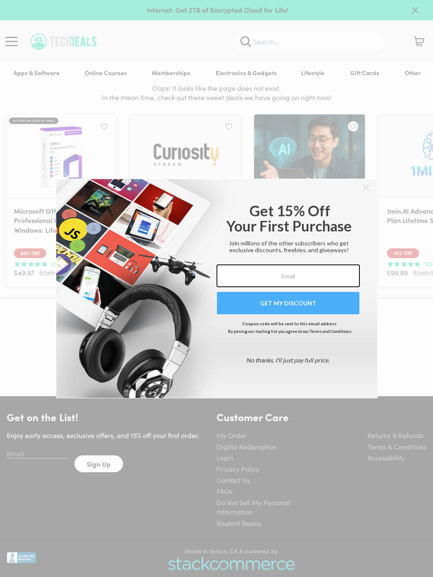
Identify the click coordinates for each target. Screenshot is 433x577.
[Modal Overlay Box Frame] (217, 288)
